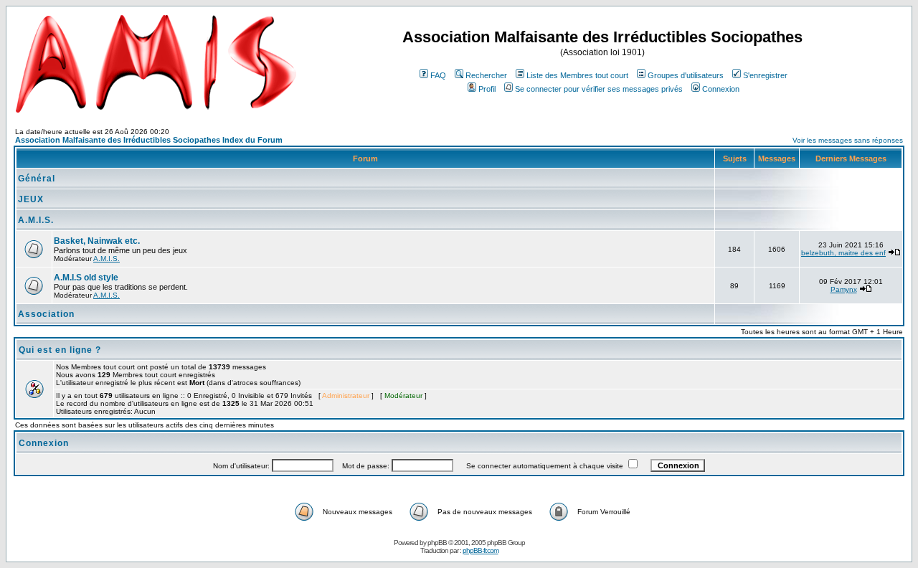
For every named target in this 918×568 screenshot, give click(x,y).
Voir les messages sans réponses (847, 140)
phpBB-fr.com (480, 550)
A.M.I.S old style (86, 278)
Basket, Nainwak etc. (97, 241)
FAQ (438, 75)
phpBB (437, 542)
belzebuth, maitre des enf (843, 253)
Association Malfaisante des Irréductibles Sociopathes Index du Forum (149, 140)
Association (46, 314)
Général (36, 179)
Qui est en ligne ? (60, 350)
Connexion (720, 89)
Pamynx (844, 289)
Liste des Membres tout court (577, 75)
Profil (487, 89)
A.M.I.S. (36, 220)
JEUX (31, 199)
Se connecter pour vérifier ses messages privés (599, 89)
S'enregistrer (765, 75)
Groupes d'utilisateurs (686, 75)
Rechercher (486, 75)
